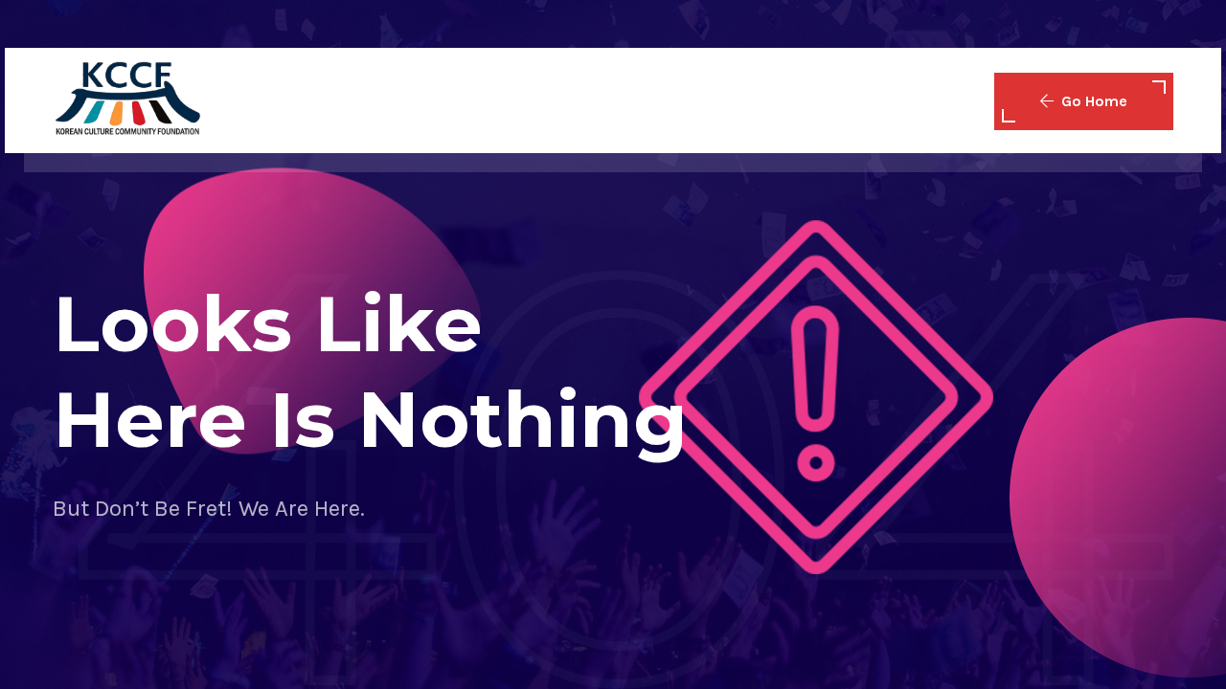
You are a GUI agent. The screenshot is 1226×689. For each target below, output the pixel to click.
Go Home (1094, 101)
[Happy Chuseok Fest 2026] (127, 99)
